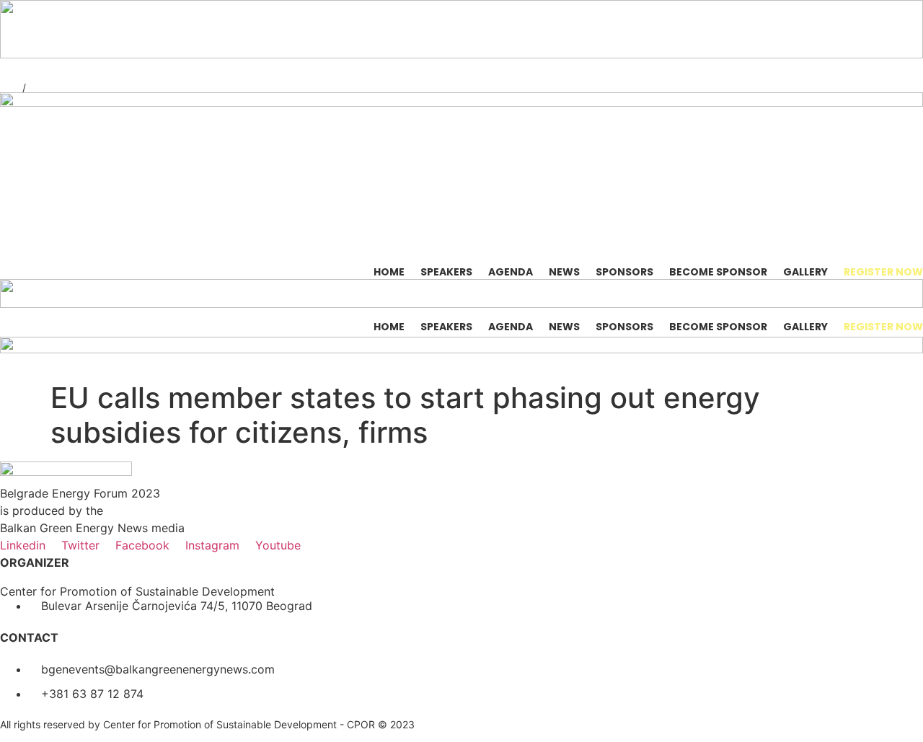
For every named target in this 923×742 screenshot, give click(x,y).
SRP (9, 87)
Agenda (510, 272)
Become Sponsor (718, 272)
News (564, 272)
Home (389, 272)
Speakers (446, 272)
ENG (39, 87)
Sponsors (624, 272)
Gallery (805, 272)
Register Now (883, 272)
